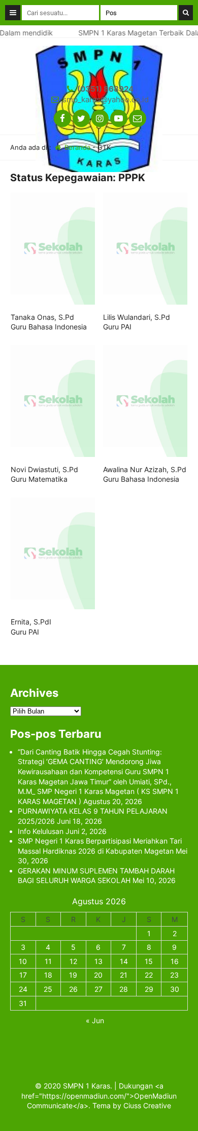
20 (98, 975)
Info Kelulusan (40, 831)
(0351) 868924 (105, 89)
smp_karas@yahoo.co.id (105, 99)
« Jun (95, 1020)
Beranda (76, 147)
